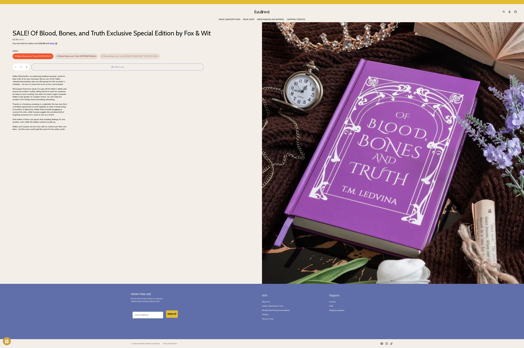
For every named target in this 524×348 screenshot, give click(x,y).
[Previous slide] (264, 153)
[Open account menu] (510, 12)
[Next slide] (521, 153)
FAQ (331, 306)
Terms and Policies (170, 344)
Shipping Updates (336, 310)
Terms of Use (267, 319)
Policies (265, 314)
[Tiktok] (391, 343)
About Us (266, 302)
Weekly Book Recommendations (276, 310)
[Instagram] (386, 343)
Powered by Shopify (152, 344)
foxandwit (140, 344)
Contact (332, 302)
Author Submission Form (272, 306)
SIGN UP (171, 314)
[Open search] (504, 12)
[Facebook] (381, 343)
